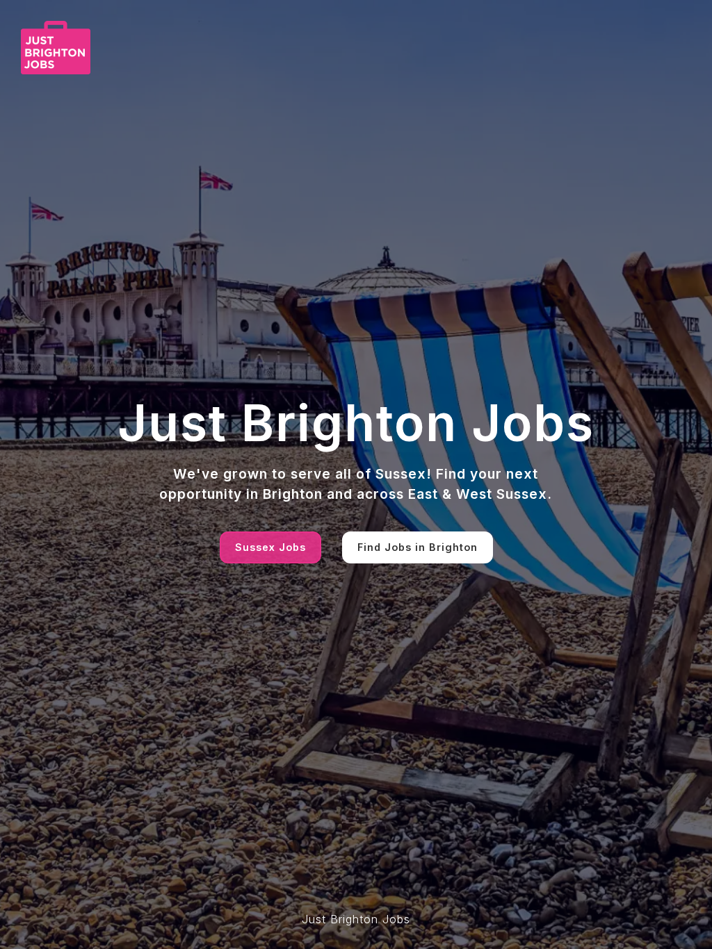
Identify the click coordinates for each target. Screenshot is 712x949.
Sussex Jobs (270, 547)
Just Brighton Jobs (356, 919)
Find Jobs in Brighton (417, 547)
